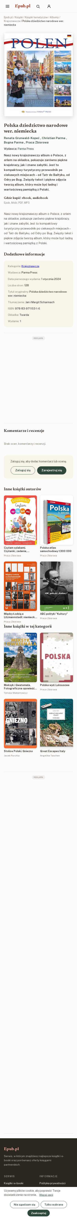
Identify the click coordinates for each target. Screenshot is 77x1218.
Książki (19, 17)
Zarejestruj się (51, 470)
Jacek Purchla (12, 755)
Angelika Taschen (50, 755)
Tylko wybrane (53, 1204)
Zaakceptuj (38, 1213)
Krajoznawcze (12, 21)
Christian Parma (53, 138)
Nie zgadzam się (24, 1204)
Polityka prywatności (52, 1183)
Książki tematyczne (36, 17)
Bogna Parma (13, 142)
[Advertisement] (38, 381)
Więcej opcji (46, 1194)
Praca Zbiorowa (37, 142)
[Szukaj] (37, 6)
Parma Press (26, 148)
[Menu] (7, 6)
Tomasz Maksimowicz (15, 693)
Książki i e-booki (13, 1183)
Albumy (54, 17)
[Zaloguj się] (49, 6)
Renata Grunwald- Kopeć (21, 138)
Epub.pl (22, 6)
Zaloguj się (23, 470)
